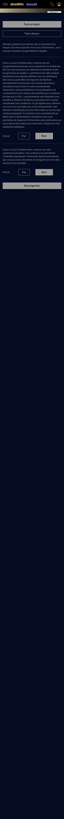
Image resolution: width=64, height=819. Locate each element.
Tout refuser (32, 33)
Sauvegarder (32, 185)
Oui (24, 136)
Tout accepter (32, 24)
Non (44, 136)
